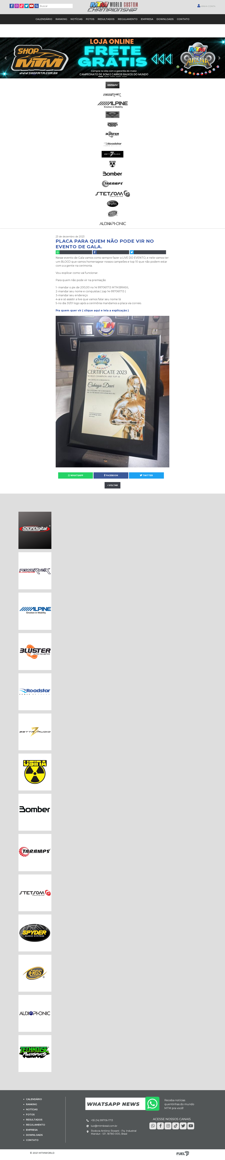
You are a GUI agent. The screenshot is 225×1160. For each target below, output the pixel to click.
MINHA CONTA (207, 6)
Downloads (165, 19)
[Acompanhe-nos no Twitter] (26, 5)
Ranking (61, 19)
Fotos (90, 19)
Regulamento (128, 19)
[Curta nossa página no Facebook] (12, 5)
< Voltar (112, 485)
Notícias (76, 19)
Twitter (147, 475)
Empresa (147, 19)
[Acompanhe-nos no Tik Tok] (175, 1125)
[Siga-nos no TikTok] (21, 5)
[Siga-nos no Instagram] (16, 5)
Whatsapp (76, 475)
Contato (183, 19)
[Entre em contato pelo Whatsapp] (122, 1103)
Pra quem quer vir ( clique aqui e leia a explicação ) (92, 310)
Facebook (111, 475)
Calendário (44, 19)
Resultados (106, 19)
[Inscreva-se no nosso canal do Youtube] (31, 5)
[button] (5, 57)
